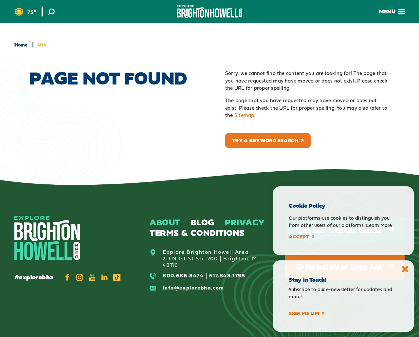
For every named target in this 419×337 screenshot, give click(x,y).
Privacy (245, 222)
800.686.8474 (183, 275)
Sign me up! (304, 313)
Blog (202, 222)
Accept (299, 236)
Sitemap (244, 115)
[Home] (209, 11)
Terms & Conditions (197, 232)
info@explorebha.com (193, 287)
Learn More (379, 225)
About (165, 222)
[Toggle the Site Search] (51, 11)
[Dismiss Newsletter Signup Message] (405, 269)
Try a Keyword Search (265, 140)
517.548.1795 (227, 275)
